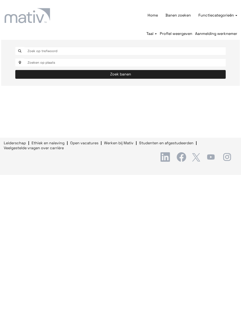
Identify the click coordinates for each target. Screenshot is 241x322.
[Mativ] (27, 15)
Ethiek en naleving (48, 142)
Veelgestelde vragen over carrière (34, 147)
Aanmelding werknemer (216, 34)
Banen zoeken (178, 15)
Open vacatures (84, 142)
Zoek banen (120, 74)
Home (153, 15)
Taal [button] (150, 34)
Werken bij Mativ (118, 142)
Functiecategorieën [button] (216, 15)
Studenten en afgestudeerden (166, 142)
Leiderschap (15, 142)
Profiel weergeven (176, 34)
